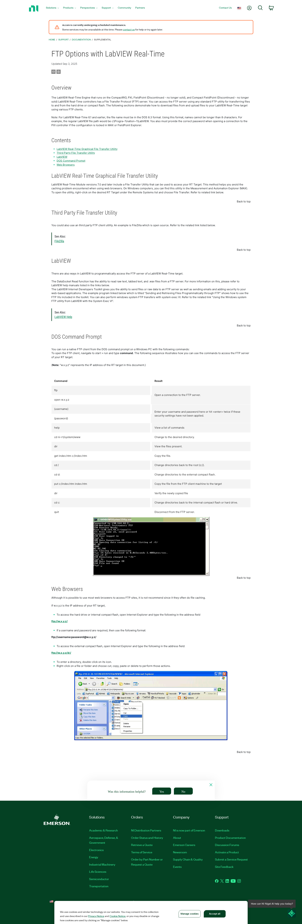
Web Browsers (66, 164)
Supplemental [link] (102, 39)
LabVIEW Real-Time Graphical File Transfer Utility (87, 149)
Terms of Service (141, 852)
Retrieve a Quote (142, 845)
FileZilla (59, 241)
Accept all (214, 913)
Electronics (96, 850)
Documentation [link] (81, 39)
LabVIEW (62, 156)
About (177, 838)
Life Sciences (97, 871)
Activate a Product (227, 852)
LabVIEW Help (63, 317)
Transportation (98, 886)
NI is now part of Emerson (189, 830)
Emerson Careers (184, 845)
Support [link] (63, 39)
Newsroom (180, 852)
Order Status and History (147, 838)
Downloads (222, 830)
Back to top (244, 201)
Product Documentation (230, 838)
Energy (93, 857)
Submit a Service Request (231, 859)
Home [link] (52, 39)
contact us (129, 29)
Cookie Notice (117, 916)
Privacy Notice (96, 916)
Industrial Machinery (102, 864)
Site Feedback (224, 867)
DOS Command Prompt (71, 160)
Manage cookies (190, 913)
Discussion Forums (227, 845)
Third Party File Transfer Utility (76, 152)
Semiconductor (99, 879)
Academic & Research (103, 830)
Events (177, 867)
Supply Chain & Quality (188, 859)
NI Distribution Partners (146, 830)
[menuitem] (52, 8)
